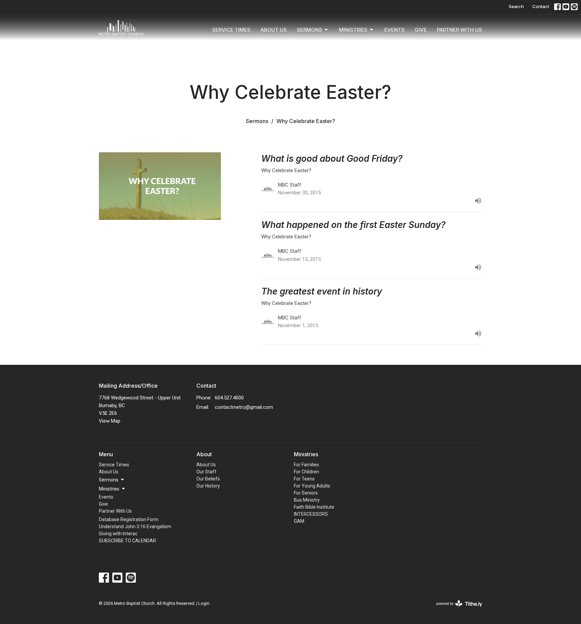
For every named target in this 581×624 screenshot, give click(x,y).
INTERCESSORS (311, 514)
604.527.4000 (229, 398)
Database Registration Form (128, 519)
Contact (540, 6)
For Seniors (306, 493)
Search (516, 6)
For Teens (304, 478)
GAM (299, 521)
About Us (274, 30)
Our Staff (206, 471)
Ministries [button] (109, 489)
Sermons (309, 30)
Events (394, 30)
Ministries (353, 30)
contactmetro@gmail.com (244, 407)
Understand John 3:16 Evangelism (135, 526)
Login (203, 603)
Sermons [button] (108, 479)
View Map (109, 421)
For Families (306, 464)
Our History (208, 486)
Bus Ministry (307, 500)
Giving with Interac (118, 533)
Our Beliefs (208, 478)
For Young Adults (312, 486)
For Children (306, 471)
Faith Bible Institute (314, 507)
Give (421, 30)
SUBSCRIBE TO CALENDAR (127, 540)
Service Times (231, 30)
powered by (455, 609)
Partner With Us (459, 30)
